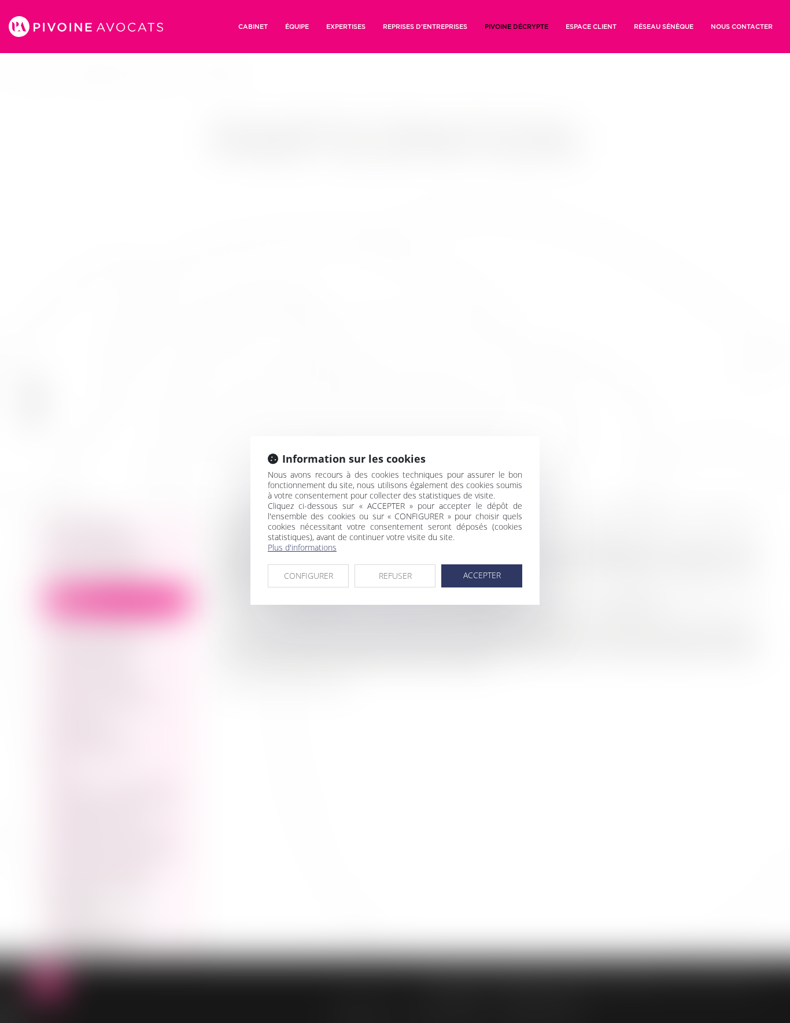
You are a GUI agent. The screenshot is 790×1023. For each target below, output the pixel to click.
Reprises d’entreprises (425, 26)
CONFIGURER (308, 575)
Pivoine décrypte (516, 26)
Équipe (297, 26)
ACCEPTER (482, 575)
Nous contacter (742, 26)
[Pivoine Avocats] (86, 26)
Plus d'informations (302, 547)
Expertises (346, 26)
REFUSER (395, 575)
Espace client (591, 26)
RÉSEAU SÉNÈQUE (663, 26)
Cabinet (253, 26)
